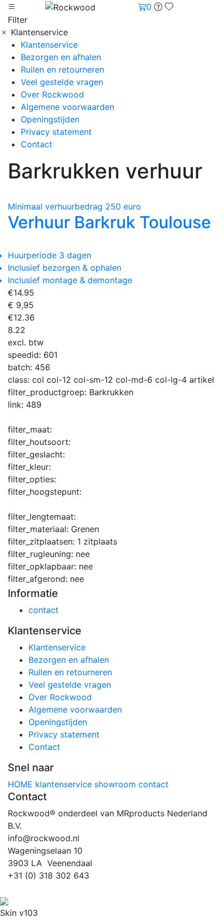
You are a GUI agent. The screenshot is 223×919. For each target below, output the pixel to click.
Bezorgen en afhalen (61, 57)
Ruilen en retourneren (62, 69)
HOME (21, 784)
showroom (116, 784)
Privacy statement (56, 132)
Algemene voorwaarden (67, 107)
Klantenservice (49, 44)
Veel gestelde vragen (62, 82)
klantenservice (64, 784)
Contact (36, 144)
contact (44, 610)
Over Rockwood (52, 94)
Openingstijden (50, 119)
